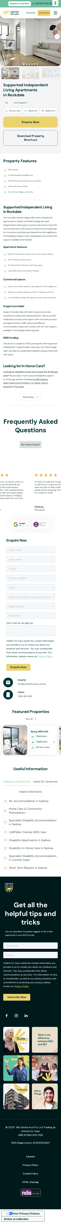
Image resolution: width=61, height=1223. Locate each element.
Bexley (6, 383)
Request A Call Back (19, 3)
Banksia (44, 379)
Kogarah (7, 386)
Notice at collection (16, 1219)
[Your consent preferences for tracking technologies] (55, 3)
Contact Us (44, 13)
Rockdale (19, 386)
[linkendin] (26, 1015)
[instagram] (16, 1015)
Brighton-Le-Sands (31, 383)
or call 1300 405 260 (42, 3)
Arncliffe (36, 379)
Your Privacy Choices (26, 1213)
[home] (11, 13)
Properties (30, 13)
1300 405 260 (25, 696)
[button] (55, 13)
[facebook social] (6, 1015)
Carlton (44, 383)
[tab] (17, 782)
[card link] (30, 740)
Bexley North (15, 383)
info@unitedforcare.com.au (32, 684)
